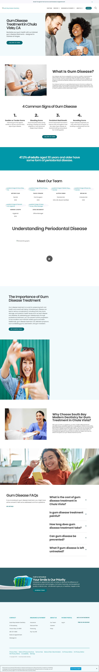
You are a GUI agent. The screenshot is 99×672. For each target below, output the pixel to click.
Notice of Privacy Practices (26, 652)
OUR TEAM (49, 8)
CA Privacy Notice (67, 652)
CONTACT (12, 618)
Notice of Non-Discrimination (52, 652)
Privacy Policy (13, 652)
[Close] (96, 668)
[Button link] (96, 8)
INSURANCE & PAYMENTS (67, 8)
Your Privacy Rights (75, 668)
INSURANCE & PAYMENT (37, 618)
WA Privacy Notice (14, 654)
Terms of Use (39, 652)
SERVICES (55, 8)
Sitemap (32, 654)
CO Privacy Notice (79, 652)
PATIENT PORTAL (67, 618)
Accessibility (25, 654)
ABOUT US (79, 8)
